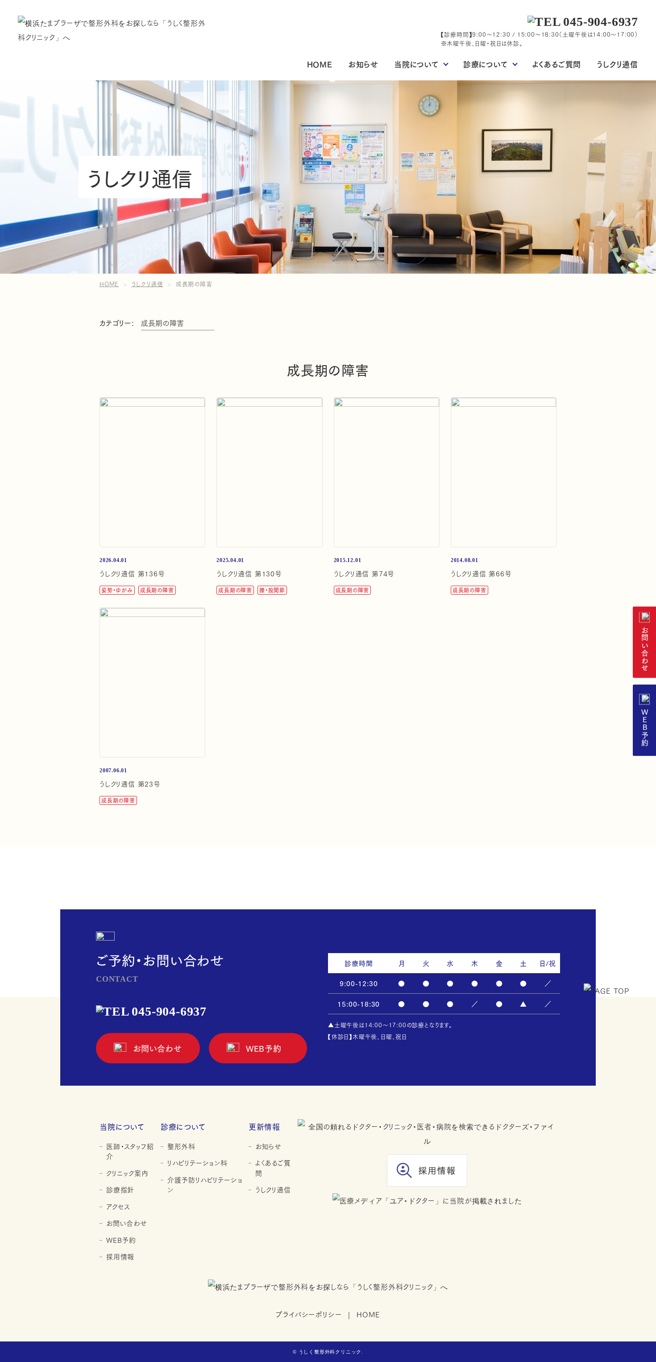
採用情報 (120, 1256)
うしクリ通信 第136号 (132, 573)
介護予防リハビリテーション (205, 1185)
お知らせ (363, 63)
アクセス (118, 1206)
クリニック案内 (127, 1173)
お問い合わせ (644, 649)
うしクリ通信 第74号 (364, 573)
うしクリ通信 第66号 (481, 573)
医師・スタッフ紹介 (130, 1151)
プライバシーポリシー (309, 1314)
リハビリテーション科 (197, 1163)
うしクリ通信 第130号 (249, 573)
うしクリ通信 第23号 (130, 783)
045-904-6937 (600, 22)
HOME (319, 63)
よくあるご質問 (556, 63)
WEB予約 (644, 727)
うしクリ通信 (617, 63)
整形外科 (181, 1146)
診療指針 (120, 1189)
